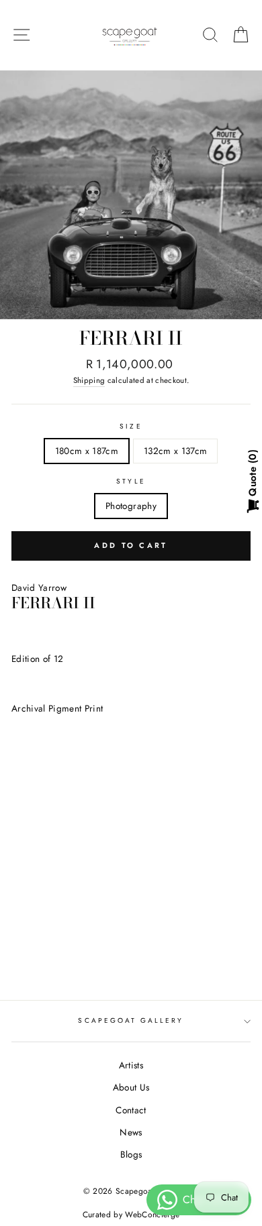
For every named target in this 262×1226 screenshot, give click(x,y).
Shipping (89, 380)
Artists (131, 1065)
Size (131, 426)
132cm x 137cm (175, 450)
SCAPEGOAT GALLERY (130, 1020)
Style (130, 481)
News (131, 1132)
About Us (131, 1087)
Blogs (131, 1154)
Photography (131, 505)
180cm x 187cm (86, 450)
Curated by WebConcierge (131, 1215)
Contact (131, 1110)
